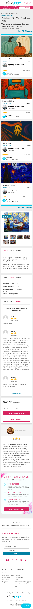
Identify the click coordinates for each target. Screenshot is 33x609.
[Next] (28, 223)
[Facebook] (12, 560)
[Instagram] (7, 560)
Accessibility (7, 593)
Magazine (5, 582)
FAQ (16, 586)
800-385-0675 (22, 600)
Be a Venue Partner (8, 575)
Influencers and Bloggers (23, 582)
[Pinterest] (25, 560)
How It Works (6, 577)
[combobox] (16, 546)
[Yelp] (16, 560)
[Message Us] (27, 2)
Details (12, 250)
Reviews (18, 250)
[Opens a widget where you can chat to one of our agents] (26, 606)
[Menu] (3, 3)
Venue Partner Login (21, 584)
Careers (17, 575)
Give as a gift (17, 419)
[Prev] (5, 223)
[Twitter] (21, 560)
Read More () (16, 394)
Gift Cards (5, 579)
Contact (17, 573)
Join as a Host (19, 577)
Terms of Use (16, 593)
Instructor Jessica (20, 431)
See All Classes (25, 31)
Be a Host (5, 573)
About (6, 250)
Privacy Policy (26, 593)
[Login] (30, 2)
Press (16, 579)
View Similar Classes (16, 413)
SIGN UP (17, 553)
